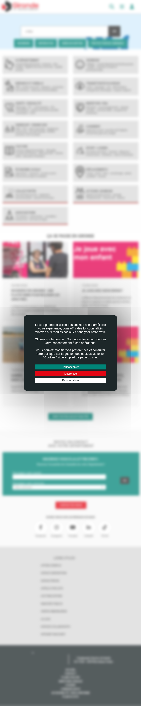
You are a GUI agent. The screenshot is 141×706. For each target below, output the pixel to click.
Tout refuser (70, 373)
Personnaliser (70, 380)
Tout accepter (70, 366)
